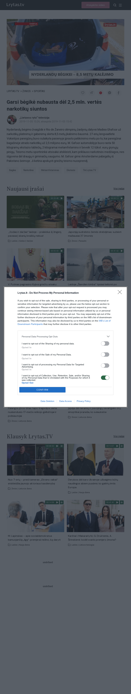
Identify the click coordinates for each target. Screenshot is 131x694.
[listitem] (65, 336)
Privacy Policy (84, 401)
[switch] (105, 343)
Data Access (65, 401)
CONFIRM (42, 390)
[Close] (121, 293)
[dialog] (65, 347)
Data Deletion (47, 401)
